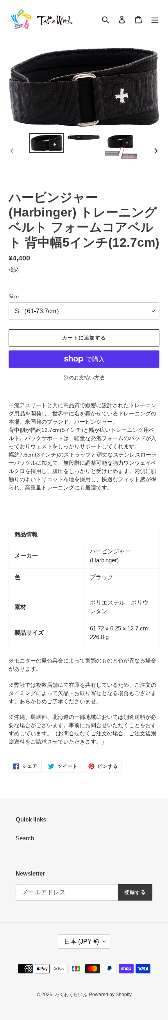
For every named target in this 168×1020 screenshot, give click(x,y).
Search (25, 838)
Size (14, 297)
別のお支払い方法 (84, 378)
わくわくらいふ (71, 994)
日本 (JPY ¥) (81, 941)
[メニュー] (155, 19)
